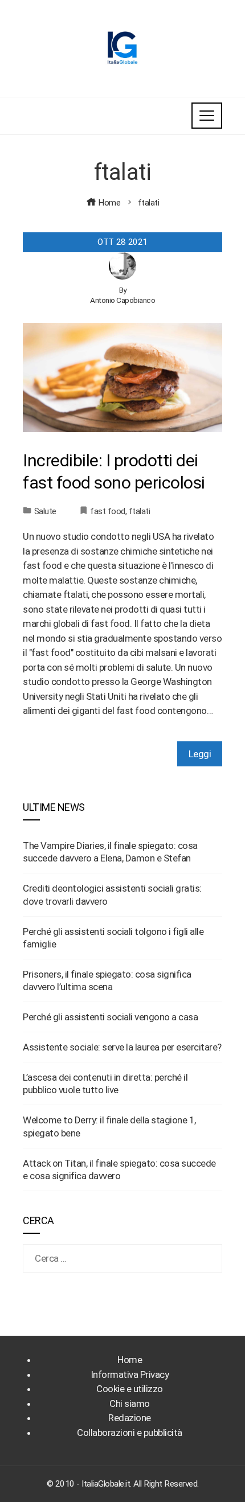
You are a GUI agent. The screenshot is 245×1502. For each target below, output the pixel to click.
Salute (45, 511)
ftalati (139, 511)
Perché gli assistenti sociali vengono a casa (110, 1017)
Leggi (200, 754)
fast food (107, 511)
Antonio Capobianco (122, 300)
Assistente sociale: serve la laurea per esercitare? (122, 1047)
